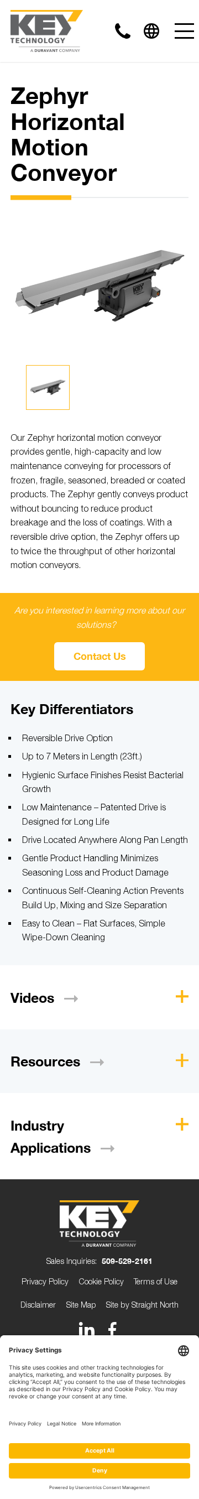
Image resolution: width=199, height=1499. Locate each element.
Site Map (81, 1304)
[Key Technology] (47, 31)
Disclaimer (38, 1304)
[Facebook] (112, 1329)
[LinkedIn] (87, 1329)
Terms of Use (155, 1281)
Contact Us (100, 656)
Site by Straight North (142, 1304)
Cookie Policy (101, 1281)
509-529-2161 (127, 1261)
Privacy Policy (45, 1281)
